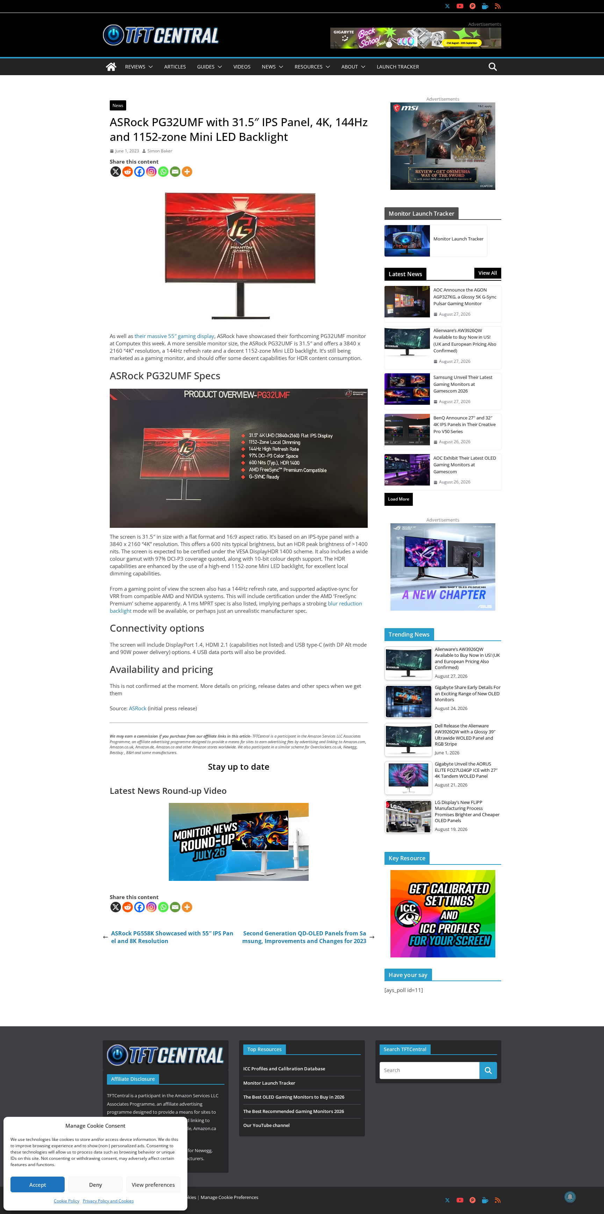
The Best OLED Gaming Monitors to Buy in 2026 (293, 1097)
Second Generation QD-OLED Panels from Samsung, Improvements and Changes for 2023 (304, 937)
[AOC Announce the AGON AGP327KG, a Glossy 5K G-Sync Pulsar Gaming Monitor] (407, 304)
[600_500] (442, 526)
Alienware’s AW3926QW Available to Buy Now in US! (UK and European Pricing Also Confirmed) (464, 340)
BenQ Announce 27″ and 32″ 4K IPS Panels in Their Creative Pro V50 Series (464, 424)
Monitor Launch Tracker (458, 239)
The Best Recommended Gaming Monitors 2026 (293, 1111)
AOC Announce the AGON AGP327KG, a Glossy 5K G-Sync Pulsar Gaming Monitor (464, 297)
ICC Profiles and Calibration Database (284, 1068)
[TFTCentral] (111, 66)
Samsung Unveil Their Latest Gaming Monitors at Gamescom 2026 (462, 384)
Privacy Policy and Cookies (108, 1201)
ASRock (138, 708)
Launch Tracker (398, 66)
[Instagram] (151, 171)
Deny (95, 1184)
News (118, 105)
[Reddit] (127, 171)
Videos (242, 66)
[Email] (175, 171)
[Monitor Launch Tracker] (407, 241)
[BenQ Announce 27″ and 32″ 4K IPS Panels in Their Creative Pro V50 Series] (407, 432)
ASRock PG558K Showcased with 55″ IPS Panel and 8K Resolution (172, 937)
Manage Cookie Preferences (229, 1197)
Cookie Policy (66, 1201)
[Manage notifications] (570, 1196)
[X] (115, 171)
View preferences (153, 1184)
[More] (187, 171)
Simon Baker (160, 151)
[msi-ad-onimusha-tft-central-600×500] (442, 105)
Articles (175, 66)
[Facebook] (139, 171)
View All (488, 273)
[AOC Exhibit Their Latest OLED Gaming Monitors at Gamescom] (407, 472)
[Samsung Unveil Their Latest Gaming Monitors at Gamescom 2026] (407, 391)
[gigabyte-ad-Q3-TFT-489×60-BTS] (415, 31)
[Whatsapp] (163, 171)
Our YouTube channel (266, 1125)
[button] (149, 67)
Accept (37, 1184)
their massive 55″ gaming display (174, 335)
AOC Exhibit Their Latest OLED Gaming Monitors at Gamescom (464, 465)
